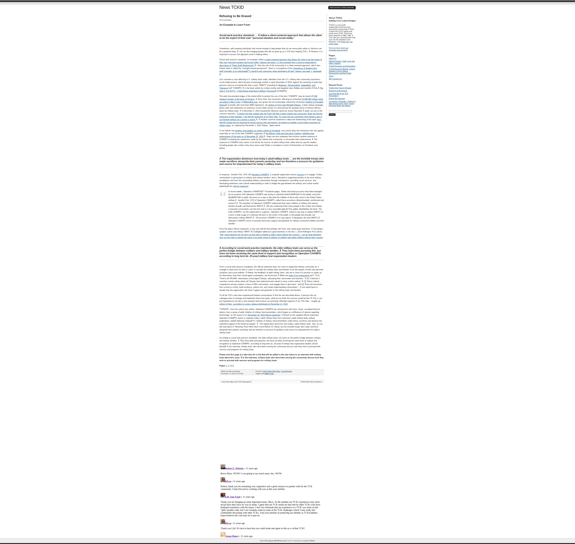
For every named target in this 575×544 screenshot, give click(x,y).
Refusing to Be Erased (338, 91)
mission (300, 174)
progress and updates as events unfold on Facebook (257, 131)
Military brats (269, 373)
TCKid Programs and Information (342, 66)
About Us (332, 58)
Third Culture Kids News (271, 371)
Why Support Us (335, 79)
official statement (240, 186)
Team (331, 76)
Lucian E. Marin (309, 541)
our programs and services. (338, 49)
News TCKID (231, 7)
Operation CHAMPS (260, 174)
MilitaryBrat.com (250, 102)
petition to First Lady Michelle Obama (284, 105)
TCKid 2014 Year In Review (311, 382)
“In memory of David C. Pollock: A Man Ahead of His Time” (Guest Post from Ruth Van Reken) (342, 103)
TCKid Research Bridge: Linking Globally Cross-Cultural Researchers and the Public (342, 71)
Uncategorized (286, 371)
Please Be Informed (337, 99)
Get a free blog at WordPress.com (273, 541)
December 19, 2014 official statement (264, 315)
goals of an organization (299, 275)
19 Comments (225, 20)
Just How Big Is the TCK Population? (237, 382)
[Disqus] (271, 423)
